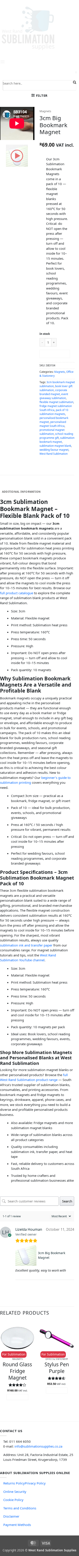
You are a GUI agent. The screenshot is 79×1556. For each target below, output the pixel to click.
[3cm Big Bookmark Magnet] (25, 1255)
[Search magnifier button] (74, 82)
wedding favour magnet (54, 450)
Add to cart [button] (17, 1397)
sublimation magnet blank (55, 446)
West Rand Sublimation (54, 454)
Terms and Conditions (19, 1508)
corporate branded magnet (53, 392)
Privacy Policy (35, 1483)
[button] (39, 95)
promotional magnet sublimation (52, 432)
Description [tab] (11, 485)
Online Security (14, 1491)
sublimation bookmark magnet (57, 440)
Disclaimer (11, 1516)
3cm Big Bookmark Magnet (51, 1255)
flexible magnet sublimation (56, 402)
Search (67, 1201)
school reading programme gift (56, 436)
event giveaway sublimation (54, 396)
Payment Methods (17, 1524)
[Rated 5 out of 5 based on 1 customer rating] (57, 138)
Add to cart (54, 354)
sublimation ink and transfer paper (26, 945)
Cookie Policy (13, 1499)
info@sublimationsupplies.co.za (38, 1446)
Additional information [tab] (21, 492)
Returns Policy (14, 1483)
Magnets (45, 111)
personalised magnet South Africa (53, 424)
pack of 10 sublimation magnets (54, 412)
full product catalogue (16, 593)
